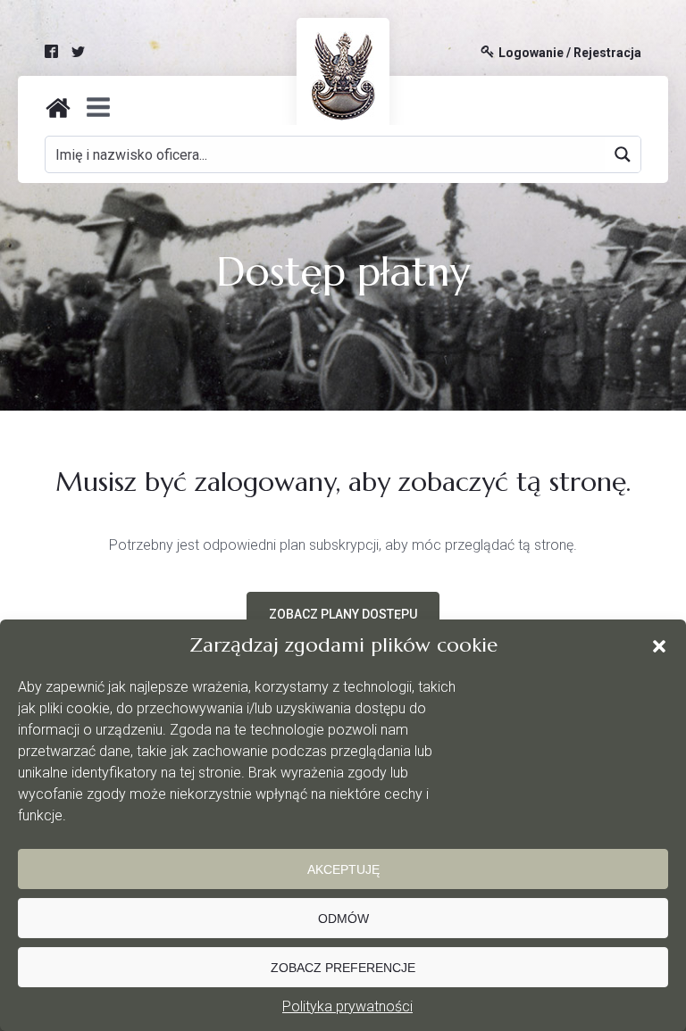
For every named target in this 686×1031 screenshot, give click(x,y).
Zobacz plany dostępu (343, 614)
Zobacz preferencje (343, 967)
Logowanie (531, 53)
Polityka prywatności (347, 1006)
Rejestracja (607, 53)
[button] (659, 646)
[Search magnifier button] (622, 154)
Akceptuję (343, 869)
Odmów (343, 918)
